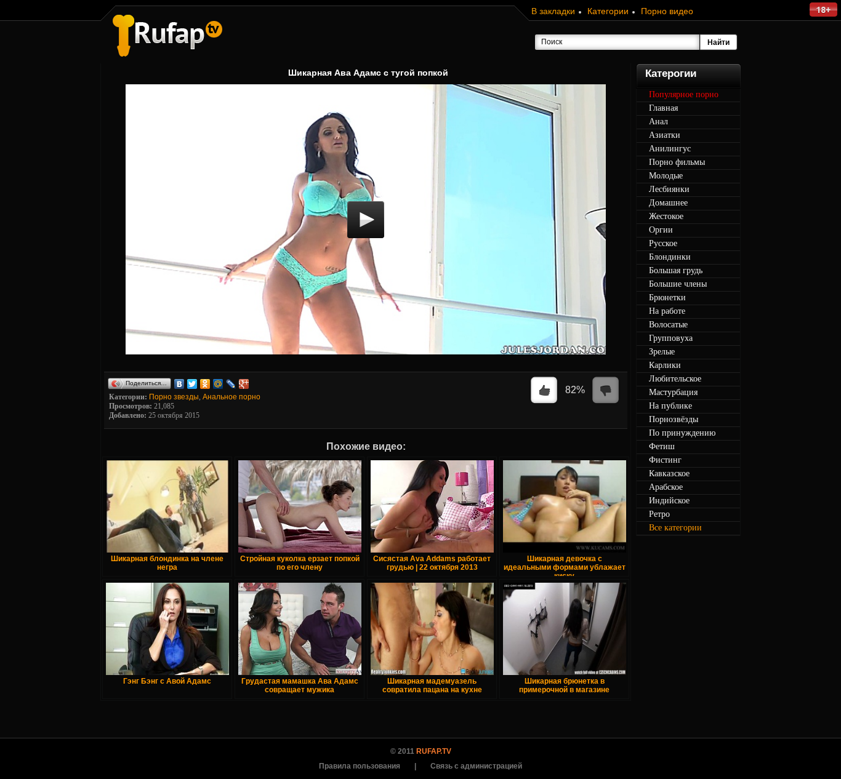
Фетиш (662, 446)
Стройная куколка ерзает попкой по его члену (300, 563)
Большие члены (678, 284)
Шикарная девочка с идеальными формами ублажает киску (565, 567)
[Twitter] (192, 384)
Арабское (666, 487)
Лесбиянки (669, 189)
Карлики (665, 365)
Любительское (675, 378)
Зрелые (662, 351)
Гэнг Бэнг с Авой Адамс (167, 681)
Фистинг (665, 460)
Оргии (661, 229)
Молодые (666, 175)
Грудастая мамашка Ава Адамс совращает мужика (299, 685)
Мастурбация (673, 392)
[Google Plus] (244, 384)
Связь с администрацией (476, 766)
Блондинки (670, 257)
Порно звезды (174, 397)
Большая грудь (675, 270)
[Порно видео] (167, 36)
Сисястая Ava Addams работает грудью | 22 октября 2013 (432, 563)
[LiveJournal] (231, 384)
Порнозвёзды (673, 419)
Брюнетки (667, 297)
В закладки (553, 11)
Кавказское (669, 473)
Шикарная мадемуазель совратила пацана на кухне (432, 685)
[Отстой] (605, 390)
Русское (663, 243)
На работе (667, 311)
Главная (663, 108)
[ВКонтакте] (179, 384)
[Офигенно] (544, 390)
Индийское (669, 500)
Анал (658, 121)
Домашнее (668, 202)
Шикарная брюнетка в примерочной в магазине (564, 685)
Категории (608, 11)
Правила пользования (359, 766)
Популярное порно (683, 94)
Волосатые (668, 324)
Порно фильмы (677, 162)
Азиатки (664, 135)
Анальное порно (231, 397)
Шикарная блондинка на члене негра (167, 563)
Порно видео (667, 11)
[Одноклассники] (205, 384)
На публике (670, 405)
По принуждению (682, 432)
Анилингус (670, 148)
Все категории (675, 527)
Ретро (659, 514)
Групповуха (671, 338)
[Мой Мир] (218, 384)
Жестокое (666, 216)
